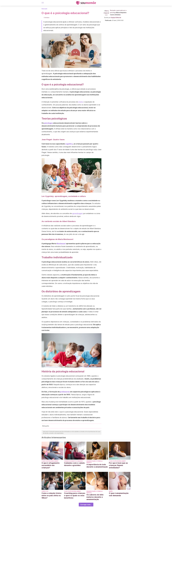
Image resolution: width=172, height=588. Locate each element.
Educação (44, 8)
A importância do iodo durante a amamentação (97, 465)
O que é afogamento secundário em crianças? (51, 465)
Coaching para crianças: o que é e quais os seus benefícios (75, 495)
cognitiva (69, 144)
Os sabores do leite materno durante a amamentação (94, 497)
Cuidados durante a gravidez (73, 461)
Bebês (111, 491)
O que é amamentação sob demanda (119, 494)
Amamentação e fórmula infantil (94, 461)
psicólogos (48, 123)
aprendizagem (77, 213)
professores (65, 392)
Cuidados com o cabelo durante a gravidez (74, 464)
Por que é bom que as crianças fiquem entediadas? (118, 465)
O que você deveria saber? (50, 461)
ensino (80, 102)
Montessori (61, 243)
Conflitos (45, 491)
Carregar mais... (86, 504)
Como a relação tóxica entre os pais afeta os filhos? (51, 495)
